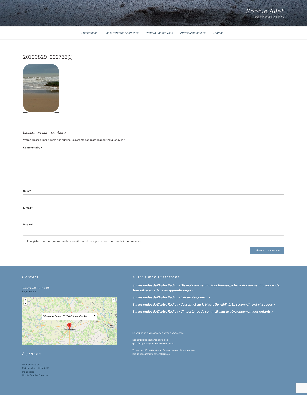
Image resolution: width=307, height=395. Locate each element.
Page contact (29, 291)
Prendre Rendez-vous (159, 32)
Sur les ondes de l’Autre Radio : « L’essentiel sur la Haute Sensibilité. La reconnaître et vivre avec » (203, 304)
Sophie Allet (265, 11)
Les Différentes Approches (122, 32)
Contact (218, 32)
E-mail (28, 207)
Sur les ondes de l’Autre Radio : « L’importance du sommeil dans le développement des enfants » (202, 311)
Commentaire (32, 147)
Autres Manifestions (193, 32)
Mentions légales (30, 364)
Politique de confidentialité (35, 368)
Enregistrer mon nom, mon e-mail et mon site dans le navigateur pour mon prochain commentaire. (84, 241)
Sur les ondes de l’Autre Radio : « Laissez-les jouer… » (171, 297)
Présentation (89, 32)
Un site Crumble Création (35, 375)
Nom (27, 191)
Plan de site (28, 371)
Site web (28, 224)
